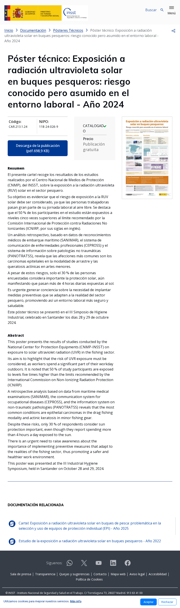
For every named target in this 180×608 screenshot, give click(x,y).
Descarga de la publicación (38, 148)
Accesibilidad (158, 574)
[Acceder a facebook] (127, 565)
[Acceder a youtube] (98, 565)
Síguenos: (54, 563)
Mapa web (118, 574)
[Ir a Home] (46, 13)
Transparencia (45, 574)
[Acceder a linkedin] (113, 565)
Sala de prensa (20, 574)
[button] (171, 10)
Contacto (100, 574)
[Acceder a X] (84, 565)
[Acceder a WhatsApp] (69, 565)
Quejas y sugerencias (74, 574)
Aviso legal (137, 574)
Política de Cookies (89, 579)
